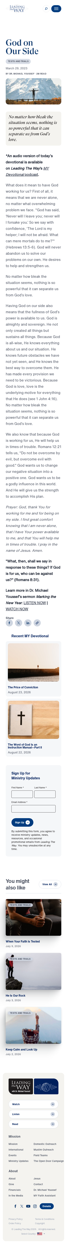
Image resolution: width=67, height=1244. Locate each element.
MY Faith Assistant (45, 1195)
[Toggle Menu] (56, 8)
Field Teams (41, 1155)
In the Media (16, 1195)
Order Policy (15, 1223)
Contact (38, 1184)
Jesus (37, 1178)
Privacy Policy (16, 1219)
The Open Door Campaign (49, 1161)
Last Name (40, 787)
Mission (13, 1144)
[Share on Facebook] (9, 622)
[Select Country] (41, 1233)
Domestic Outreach (45, 1144)
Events (12, 1155)
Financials (15, 1190)
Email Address (19, 802)
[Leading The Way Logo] (17, 8)
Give (11, 1184)
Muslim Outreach (44, 1149)
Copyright (40, 1223)
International (16, 1149)
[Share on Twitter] (18, 622)
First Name (17, 787)
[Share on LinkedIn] (27, 622)
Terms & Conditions (44, 1219)
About (12, 1178)
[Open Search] (46, 8)
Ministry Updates (18, 1161)
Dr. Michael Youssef (45, 1190)
